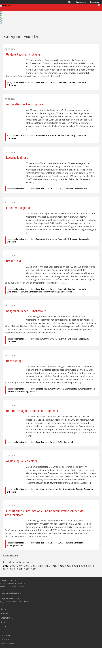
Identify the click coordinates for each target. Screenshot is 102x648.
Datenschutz (95, 2)
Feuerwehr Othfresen (73, 188)
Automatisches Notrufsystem (25, 104)
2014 (90, 565)
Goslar (66, 442)
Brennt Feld (13, 261)
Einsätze (20, 82)
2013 (5, 569)
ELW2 (60, 188)
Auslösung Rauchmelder (21, 461)
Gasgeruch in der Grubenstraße (26, 311)
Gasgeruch (83, 239)
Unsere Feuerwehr (8, 618)
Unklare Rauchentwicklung (23, 54)
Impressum (81, 2)
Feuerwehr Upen (46, 291)
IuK (85, 188)
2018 (62, 565)
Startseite (5, 609)
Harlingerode (13, 545)
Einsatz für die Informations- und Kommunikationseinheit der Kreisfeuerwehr (44, 513)
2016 (76, 565)
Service (4, 622)
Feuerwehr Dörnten (66, 82)
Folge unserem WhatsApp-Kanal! (14, 601)
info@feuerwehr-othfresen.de (12, 583)
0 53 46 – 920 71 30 (8, 580)
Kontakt (4, 626)
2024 (19, 565)
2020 (47, 565)
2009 (33, 569)
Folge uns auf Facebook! (11, 593)
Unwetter (33, 391)
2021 (40, 565)
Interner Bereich (7, 643)
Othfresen (11, 241)
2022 (33, 565)
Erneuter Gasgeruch (18, 208)
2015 (83, 565)
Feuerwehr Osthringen (46, 239)
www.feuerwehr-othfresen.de (12, 586)
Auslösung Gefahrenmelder (48, 489)
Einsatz (53, 82)
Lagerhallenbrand (17, 157)
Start (70, 2)
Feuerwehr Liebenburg (65, 135)
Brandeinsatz (42, 82)
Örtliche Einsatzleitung (17, 391)
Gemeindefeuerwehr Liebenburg (80, 389)
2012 (12, 569)
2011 (19, 569)
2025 (12, 565)
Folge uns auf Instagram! (11, 598)
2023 (26, 565)
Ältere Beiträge (10, 555)
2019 (54, 565)
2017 (69, 565)
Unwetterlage (14, 361)
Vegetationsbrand (63, 291)
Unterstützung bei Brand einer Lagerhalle (32, 411)
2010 (26, 569)
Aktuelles (4, 613)
